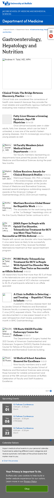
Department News (22, 29)
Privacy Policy (30, 482)
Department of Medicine (22, 20)
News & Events (9, 29)
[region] (27, 481)
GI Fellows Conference (23, 404)
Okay (27, 489)
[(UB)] (27, 4)
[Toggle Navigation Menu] (51, 34)
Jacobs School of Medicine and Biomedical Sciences (24, 12)
